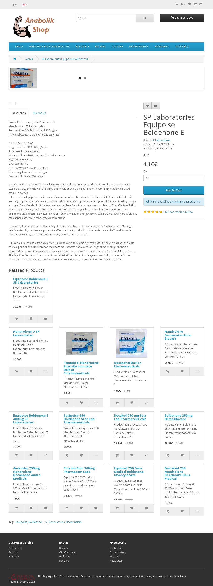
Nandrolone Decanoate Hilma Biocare (178, 334)
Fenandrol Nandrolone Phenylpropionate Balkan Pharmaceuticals (81, 368)
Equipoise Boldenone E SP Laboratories (30, 280)
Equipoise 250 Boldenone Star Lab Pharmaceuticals (79, 418)
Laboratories (57, 522)
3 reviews (168, 212)
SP (46, 522)
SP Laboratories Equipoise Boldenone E (65, 59)
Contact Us (15, 548)
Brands (63, 548)
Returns (13, 552)
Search (29, 59)
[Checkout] (200, 4)
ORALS (19, 46)
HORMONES (161, 46)
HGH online (64, 576)
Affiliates (64, 556)
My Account (116, 548)
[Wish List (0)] (189, 4)
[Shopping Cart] (195, 4)
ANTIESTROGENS (138, 46)
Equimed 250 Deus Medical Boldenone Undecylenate (129, 471)
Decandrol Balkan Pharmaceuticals (127, 364)
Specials (64, 560)
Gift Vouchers (67, 552)
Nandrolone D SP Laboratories (26, 333)
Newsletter (116, 560)
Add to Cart (174, 190)
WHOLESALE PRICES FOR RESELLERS (49, 46)
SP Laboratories (161, 140)
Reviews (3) (39, 113)
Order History (118, 552)
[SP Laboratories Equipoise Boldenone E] (10, 103)
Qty (145, 171)
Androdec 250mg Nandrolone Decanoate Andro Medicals (27, 473)
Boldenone (35, 522)
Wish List (115, 556)
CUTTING (117, 46)
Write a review (184, 212)
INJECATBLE (82, 46)
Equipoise (21, 522)
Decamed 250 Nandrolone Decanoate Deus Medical (177, 473)
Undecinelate (74, 522)
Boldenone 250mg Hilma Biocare (179, 417)
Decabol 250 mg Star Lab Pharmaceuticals (130, 417)
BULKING (100, 46)
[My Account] (183, 4)
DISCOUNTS (182, 46)
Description (19, 113)
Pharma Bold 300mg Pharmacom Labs (79, 470)
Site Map (14, 556)
